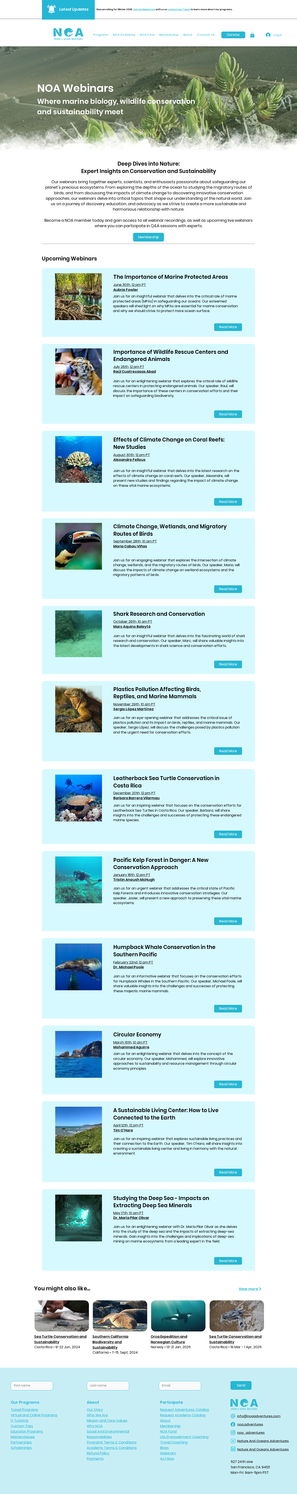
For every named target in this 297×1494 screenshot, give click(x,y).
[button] (252, 34)
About (165, 1420)
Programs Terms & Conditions (112, 1442)
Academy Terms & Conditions (112, 1447)
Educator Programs (27, 1431)
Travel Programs (24, 1409)
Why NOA (95, 1426)
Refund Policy (98, 1453)
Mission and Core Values (107, 1420)
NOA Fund (168, 1431)
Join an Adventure (144, 9)
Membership (170, 1426)
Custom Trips (22, 1426)
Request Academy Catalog (182, 1415)
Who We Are (97, 1415)
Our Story (95, 1409)
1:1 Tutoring (19, 1420)
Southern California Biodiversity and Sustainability (110, 1342)
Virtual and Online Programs (34, 1415)
